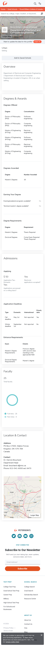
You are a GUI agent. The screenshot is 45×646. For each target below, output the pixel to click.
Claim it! (37, 42)
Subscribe (22, 568)
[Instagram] (31, 536)
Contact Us (28, 624)
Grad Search (28, 591)
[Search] (35, 3)
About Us (27, 620)
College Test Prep (9, 587)
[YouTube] (25, 536)
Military (6, 599)
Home (3, 9)
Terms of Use (8, 631)
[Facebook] (20, 536)
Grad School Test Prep (11, 591)
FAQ (25, 628)
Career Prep (7, 595)
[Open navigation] (40, 3)
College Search (29, 587)
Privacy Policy (8, 628)
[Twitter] (14, 536)
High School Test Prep (11, 603)
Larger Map (34, 515)
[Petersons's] (5, 3)
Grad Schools (12, 9)
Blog (25, 632)
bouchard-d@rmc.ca (17, 465)
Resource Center (30, 599)
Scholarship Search (31, 595)
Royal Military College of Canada (31, 9)
